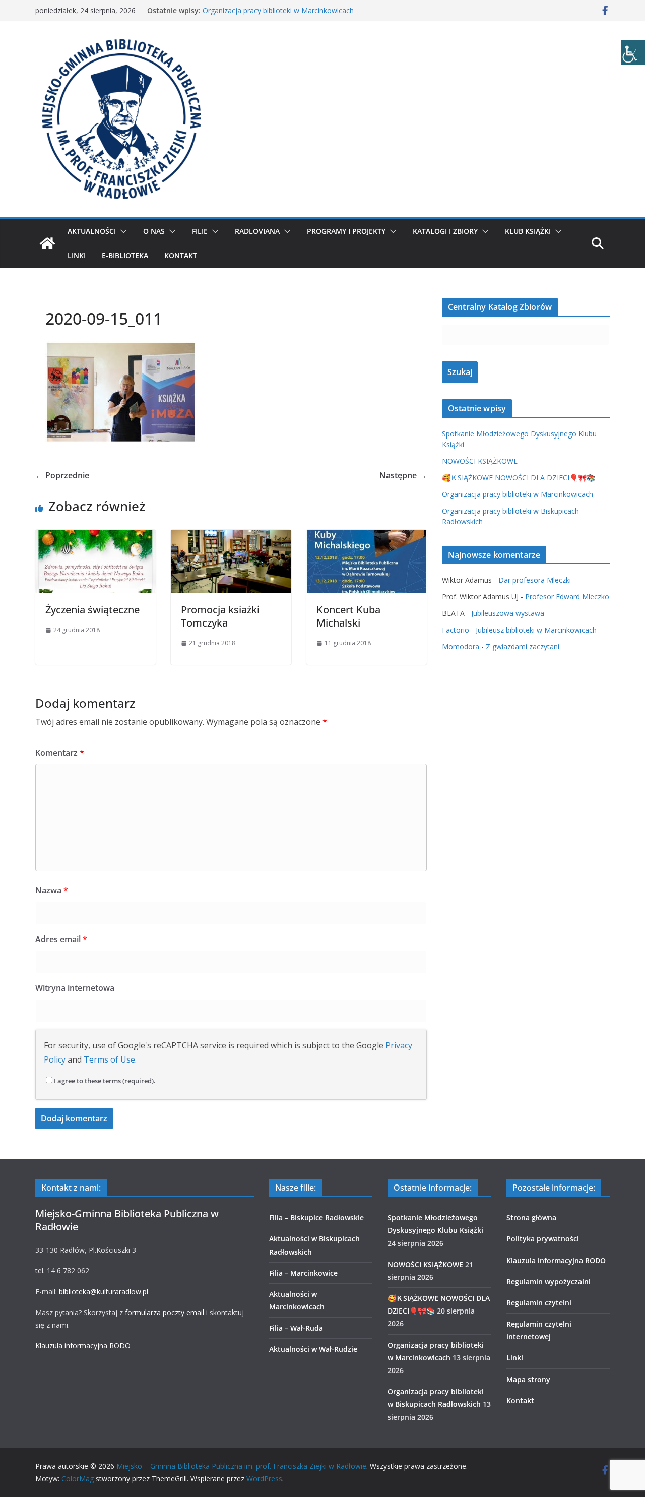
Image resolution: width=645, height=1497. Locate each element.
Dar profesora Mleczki (534, 580)
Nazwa (51, 890)
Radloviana (257, 231)
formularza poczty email (164, 1312)
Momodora (460, 646)
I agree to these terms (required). (105, 1080)
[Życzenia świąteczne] (95, 536)
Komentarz (59, 752)
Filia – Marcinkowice (303, 1273)
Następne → (403, 475)
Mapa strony (528, 1379)
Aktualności (92, 231)
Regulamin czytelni (538, 1302)
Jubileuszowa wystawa (507, 613)
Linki (77, 255)
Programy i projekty (346, 231)
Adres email (61, 939)
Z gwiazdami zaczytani (522, 646)
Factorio (455, 630)
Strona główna (531, 1217)
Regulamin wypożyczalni (548, 1281)
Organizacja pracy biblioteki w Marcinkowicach (278, 10)
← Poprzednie (62, 475)
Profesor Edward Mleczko (567, 596)
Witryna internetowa (74, 987)
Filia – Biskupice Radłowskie (316, 1217)
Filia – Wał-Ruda (296, 1328)
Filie (200, 231)
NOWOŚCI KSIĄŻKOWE (480, 461)
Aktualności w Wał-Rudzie (313, 1349)
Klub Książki (528, 231)
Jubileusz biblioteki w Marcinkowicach (536, 630)
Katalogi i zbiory (445, 231)
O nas (154, 231)
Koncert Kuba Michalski (348, 616)
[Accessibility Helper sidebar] (633, 52)
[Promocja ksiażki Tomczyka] (231, 536)
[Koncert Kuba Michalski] (366, 536)
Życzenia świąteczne (92, 609)
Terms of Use (109, 1059)
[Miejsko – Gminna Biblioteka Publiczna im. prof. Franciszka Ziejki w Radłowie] (47, 243)
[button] (121, 231)
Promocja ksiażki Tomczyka (220, 616)
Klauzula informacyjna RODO (83, 1345)
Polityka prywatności (542, 1238)
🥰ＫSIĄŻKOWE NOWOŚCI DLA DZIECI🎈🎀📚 (518, 477)
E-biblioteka (125, 255)
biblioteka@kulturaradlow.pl (103, 1291)
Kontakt (180, 255)
